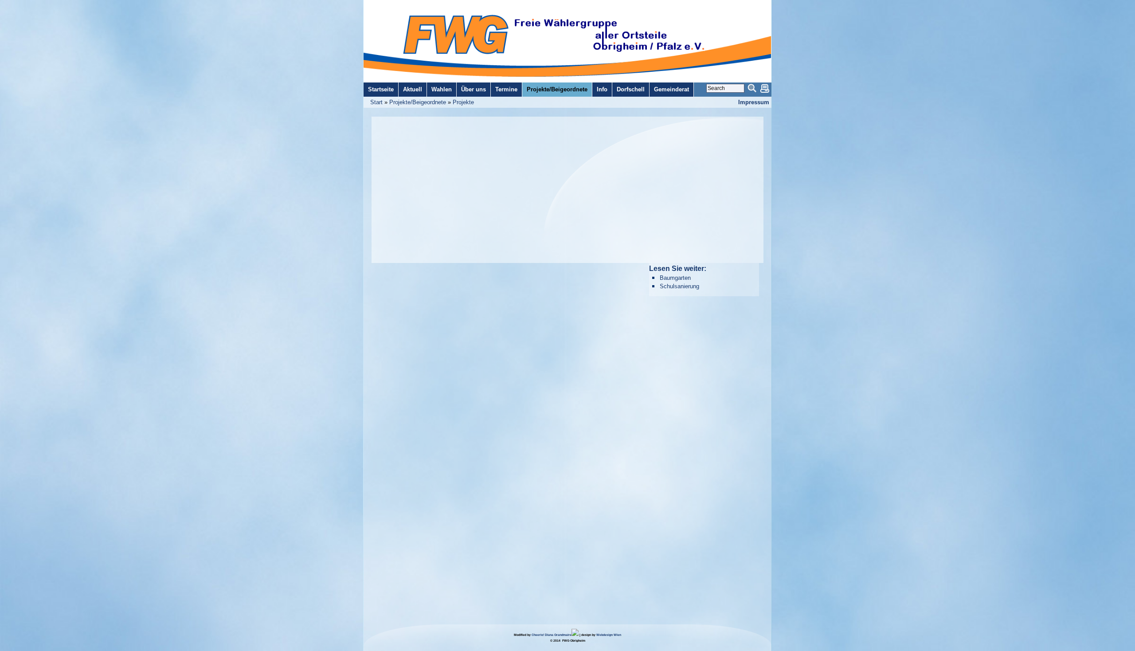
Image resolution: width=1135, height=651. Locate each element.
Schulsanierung (679, 286)
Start (376, 102)
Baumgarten (675, 278)
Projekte (463, 102)
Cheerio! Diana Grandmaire (551, 635)
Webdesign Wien (608, 635)
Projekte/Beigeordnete (417, 102)
